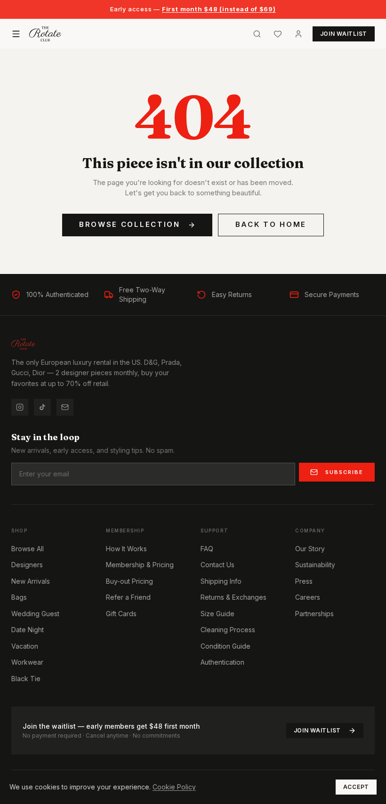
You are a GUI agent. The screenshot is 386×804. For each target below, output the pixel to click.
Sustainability (315, 565)
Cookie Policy (174, 787)
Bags (19, 597)
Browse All (27, 549)
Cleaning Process (228, 630)
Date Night (27, 630)
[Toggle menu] (16, 33)
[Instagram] (19, 407)
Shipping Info (221, 581)
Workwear (27, 662)
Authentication (222, 662)
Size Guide (217, 614)
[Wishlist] (277, 33)
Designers (27, 565)
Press (304, 581)
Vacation (24, 646)
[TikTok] (42, 407)
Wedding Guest (35, 614)
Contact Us (217, 565)
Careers (307, 597)
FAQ (207, 549)
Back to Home (270, 224)
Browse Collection (129, 224)
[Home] (45, 33)
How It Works (126, 549)
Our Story (310, 549)
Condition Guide (225, 646)
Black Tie (25, 679)
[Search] (257, 33)
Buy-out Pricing (129, 581)
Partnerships (314, 614)
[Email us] (64, 407)
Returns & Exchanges (233, 597)
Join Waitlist (317, 730)
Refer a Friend (128, 597)
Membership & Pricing (140, 565)
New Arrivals (30, 581)
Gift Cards (121, 614)
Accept (356, 786)
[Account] (298, 33)
